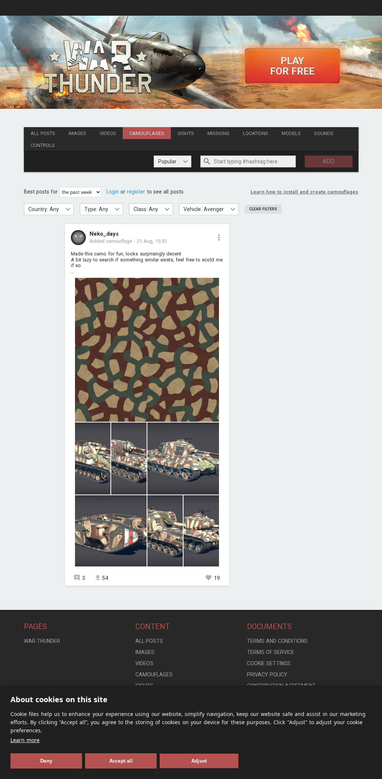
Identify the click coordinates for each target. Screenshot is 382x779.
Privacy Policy (267, 675)
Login (112, 192)
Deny (46, 761)
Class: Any (146, 209)
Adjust (199, 761)
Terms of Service (271, 652)
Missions (218, 133)
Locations (255, 133)
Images (77, 133)
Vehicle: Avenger (203, 209)
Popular (167, 161)
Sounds (324, 133)
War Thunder (42, 641)
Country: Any (43, 209)
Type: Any (96, 209)
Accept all (121, 761)
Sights (186, 133)
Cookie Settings (269, 663)
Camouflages (146, 133)
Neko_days (104, 234)
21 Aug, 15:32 (152, 241)
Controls (43, 145)
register (136, 192)
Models (291, 133)
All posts (43, 133)
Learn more (25, 740)
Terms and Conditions (277, 641)
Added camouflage (111, 241)
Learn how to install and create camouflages (304, 192)
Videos (108, 133)
